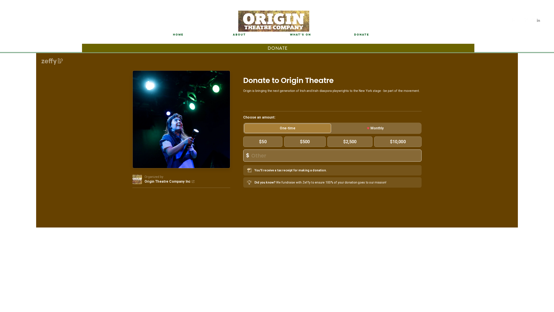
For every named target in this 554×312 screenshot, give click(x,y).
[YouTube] (532, 20)
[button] (361, 35)
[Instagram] (520, 20)
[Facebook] (514, 20)
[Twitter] (526, 20)
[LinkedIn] (538, 20)
